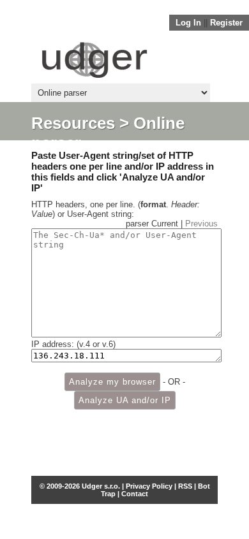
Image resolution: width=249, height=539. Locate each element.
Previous (201, 223)
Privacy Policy (149, 486)
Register (226, 22)
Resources (73, 123)
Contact (134, 494)
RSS (185, 486)
